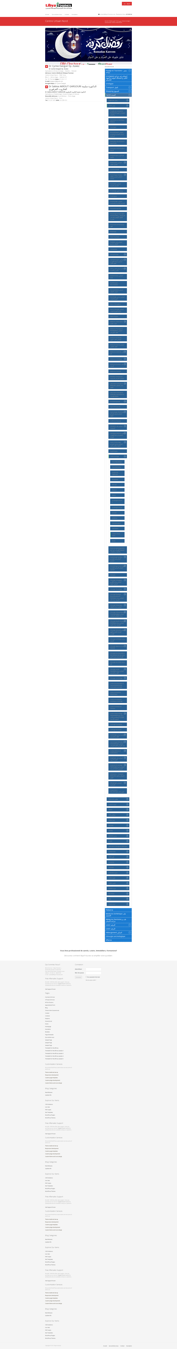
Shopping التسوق (112, 91)
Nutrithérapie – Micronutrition (114, 283)
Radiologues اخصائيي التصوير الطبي (116, 163)
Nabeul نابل (112, 820)
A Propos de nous (50, 1000)
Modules (47, 1032)
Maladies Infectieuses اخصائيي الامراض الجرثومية (117, 377)
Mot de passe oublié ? (91, 980)
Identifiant (78, 969)
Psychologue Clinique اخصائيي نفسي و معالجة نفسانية (116, 176)
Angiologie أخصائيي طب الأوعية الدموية (116, 759)
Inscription (75, 14)
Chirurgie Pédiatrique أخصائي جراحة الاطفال (116, 606)
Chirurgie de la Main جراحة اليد (117, 663)
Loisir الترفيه (110, 925)
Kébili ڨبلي (111, 857)
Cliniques (112, 575)
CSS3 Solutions (49, 1104)
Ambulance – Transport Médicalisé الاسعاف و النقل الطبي (117, 776)
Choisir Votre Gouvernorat (52, 1010)
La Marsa (114, 518)
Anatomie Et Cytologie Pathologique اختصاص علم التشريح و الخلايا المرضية (117, 767)
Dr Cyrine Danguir (60, 83)
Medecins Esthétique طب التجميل (116, 915)
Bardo (113, 541)
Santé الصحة (112, 21)
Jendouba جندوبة (113, 872)
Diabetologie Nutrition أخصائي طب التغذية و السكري (116, 559)
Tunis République (117, 462)
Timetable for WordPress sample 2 (54, 1050)
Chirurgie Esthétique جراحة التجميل (117, 640)
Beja (110, 899)
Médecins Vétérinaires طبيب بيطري (116, 322)
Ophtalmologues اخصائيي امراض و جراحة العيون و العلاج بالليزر (117, 261)
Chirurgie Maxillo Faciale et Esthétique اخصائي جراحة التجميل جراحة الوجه (117, 623)
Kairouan (111, 867)
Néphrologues (114, 316)
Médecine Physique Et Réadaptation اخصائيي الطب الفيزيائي (116, 330)
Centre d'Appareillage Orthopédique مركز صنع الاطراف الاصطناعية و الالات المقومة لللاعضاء (117, 716)
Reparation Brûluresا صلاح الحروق (117, 149)
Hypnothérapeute (115, 407)
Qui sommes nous (57, 14)
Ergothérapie (114, 451)
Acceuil (47, 14)
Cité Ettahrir (115, 528)
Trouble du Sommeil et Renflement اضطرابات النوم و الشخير (117, 113)
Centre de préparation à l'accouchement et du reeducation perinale (117, 685)
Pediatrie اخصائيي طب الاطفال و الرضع (116, 243)
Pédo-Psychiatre (114, 237)
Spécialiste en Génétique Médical (117, 121)
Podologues (113, 196)
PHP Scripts (48, 1109)
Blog (46, 1008)
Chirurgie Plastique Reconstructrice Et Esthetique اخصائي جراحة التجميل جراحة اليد (117, 597)
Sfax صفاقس (112, 815)
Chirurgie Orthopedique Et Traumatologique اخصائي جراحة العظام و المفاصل (117, 614)
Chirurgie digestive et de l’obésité (117, 647)
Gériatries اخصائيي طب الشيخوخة (116, 427)
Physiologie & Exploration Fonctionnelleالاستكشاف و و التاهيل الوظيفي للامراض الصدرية (117, 216)
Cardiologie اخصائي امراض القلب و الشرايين (117, 736)
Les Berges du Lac (117, 507)
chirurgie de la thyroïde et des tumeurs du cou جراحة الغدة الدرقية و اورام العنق (117, 655)
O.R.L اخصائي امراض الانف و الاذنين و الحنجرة (117, 269)
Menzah (114, 484)
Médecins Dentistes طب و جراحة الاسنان (116, 920)
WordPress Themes (50, 1118)
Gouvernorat (48, 1021)
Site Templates (49, 1112)
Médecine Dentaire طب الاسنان (116, 365)
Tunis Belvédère (116, 467)
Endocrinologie (126, 21)
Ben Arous (111, 893)
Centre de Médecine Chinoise (116, 707)
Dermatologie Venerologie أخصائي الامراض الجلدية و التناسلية (117, 567)
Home (46, 1024)
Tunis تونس (118, 21)
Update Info (48, 1095)
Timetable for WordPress (51, 1048)
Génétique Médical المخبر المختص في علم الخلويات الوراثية (117, 435)
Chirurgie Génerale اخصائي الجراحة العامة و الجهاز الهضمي (117, 632)
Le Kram (114, 513)
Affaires (109, 940)
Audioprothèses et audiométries (115, 752)
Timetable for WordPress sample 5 (54, 1059)
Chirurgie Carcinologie (116, 678)
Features (47, 1018)
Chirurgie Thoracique (116, 589)
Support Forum (61, 983)
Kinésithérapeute (115, 401)
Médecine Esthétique (116, 359)
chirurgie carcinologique (115, 936)
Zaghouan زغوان (113, 100)
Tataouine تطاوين (113, 799)
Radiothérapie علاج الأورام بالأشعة (117, 156)
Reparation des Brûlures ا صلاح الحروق (117, 142)
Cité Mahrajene (116, 523)
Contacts (47, 1016)
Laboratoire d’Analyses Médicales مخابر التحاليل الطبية (116, 385)
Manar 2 (114, 490)
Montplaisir (115, 479)
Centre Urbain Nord (116, 534)
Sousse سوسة (112, 804)
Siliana (110, 809)
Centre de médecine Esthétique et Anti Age (116, 700)
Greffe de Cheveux (115, 421)
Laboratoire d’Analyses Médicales (118, 846)
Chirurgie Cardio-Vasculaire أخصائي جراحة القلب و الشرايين (117, 671)
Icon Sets (47, 1107)
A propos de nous (50, 997)
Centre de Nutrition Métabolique (115, 693)
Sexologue (113, 127)
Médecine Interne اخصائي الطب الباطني (117, 345)
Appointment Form (50, 1005)
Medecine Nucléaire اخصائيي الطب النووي (115, 338)
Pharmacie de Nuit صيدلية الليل (117, 225)
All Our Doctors (49, 1002)
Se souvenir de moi (93, 977)
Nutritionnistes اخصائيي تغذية (116, 276)
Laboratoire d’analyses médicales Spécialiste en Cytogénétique (117, 394)
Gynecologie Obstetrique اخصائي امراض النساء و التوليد (117, 414)
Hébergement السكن (114, 932)
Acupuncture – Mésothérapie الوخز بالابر (117, 791)
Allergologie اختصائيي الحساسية (116, 784)
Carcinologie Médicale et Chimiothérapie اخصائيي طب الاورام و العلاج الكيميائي (117, 743)
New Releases (48, 1092)
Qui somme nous (49, 1037)
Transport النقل (112, 87)
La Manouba (112, 851)
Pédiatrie (109, 910)
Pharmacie (113, 231)
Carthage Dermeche (116, 729)
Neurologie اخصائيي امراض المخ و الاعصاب (117, 298)
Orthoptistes (113, 249)
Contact (67, 14)
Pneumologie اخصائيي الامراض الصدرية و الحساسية (117, 202)
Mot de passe (79, 973)
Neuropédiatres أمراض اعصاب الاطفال (116, 291)
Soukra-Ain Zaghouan (115, 473)
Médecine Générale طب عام (117, 353)
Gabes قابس (112, 883)
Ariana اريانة (112, 904)
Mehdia (111, 830)
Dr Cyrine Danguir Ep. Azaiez (64, 66)
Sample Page (48, 1040)
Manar (114, 495)
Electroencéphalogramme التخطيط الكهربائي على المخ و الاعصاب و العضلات (117, 550)
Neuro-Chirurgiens (115, 304)
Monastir (111, 825)
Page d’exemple (49, 1034)
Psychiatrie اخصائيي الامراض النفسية (115, 184)
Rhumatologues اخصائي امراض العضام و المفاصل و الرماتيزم (117, 134)
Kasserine (111, 862)
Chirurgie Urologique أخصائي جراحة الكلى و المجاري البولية (116, 582)
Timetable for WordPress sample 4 (54, 1056)
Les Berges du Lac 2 (117, 501)
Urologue (109, 84)
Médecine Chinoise (115, 371)
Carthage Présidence (116, 724)
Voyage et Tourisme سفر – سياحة (116, 71)
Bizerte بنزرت (112, 888)
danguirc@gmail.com (56, 81)
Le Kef (110, 841)
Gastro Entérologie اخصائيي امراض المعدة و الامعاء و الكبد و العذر (116, 444)
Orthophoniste (114, 254)
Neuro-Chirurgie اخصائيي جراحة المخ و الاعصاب (117, 310)
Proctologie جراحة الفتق (116, 191)
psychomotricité (114, 169)
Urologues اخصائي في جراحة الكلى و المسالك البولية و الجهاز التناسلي (116, 78)
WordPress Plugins (50, 1115)
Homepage (48, 1026)
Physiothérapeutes (115, 208)
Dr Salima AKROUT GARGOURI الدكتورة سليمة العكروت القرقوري (72, 88)
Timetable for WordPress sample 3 (54, 1053)
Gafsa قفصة (112, 878)
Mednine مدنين (113, 836)
